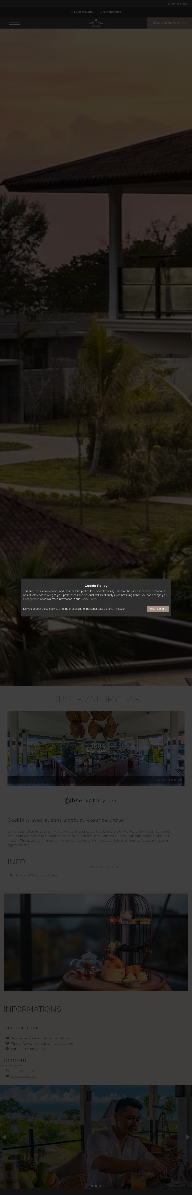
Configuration (31, 599)
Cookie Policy (88, 599)
